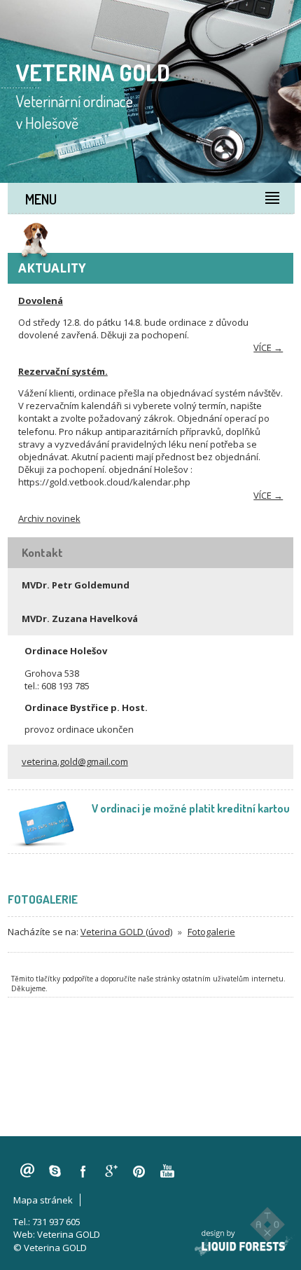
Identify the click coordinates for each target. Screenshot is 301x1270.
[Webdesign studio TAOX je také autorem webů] (267, 1224)
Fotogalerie (211, 931)
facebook (83, 1171)
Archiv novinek (49, 518)
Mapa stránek (43, 1200)
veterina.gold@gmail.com (75, 761)
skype (55, 1171)
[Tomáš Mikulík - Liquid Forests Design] (245, 1243)
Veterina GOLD (68, 1234)
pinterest (139, 1171)
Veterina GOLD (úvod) (126, 931)
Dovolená (40, 300)
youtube (167, 1171)
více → (268, 347)
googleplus (111, 1171)
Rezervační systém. (63, 371)
